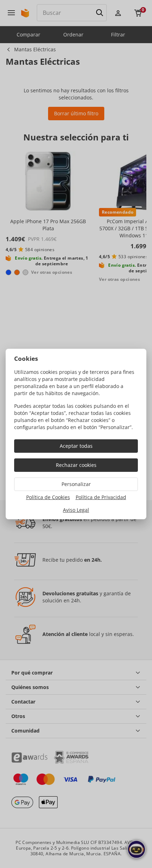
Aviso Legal (76, 510)
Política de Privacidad (101, 497)
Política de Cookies (48, 497)
